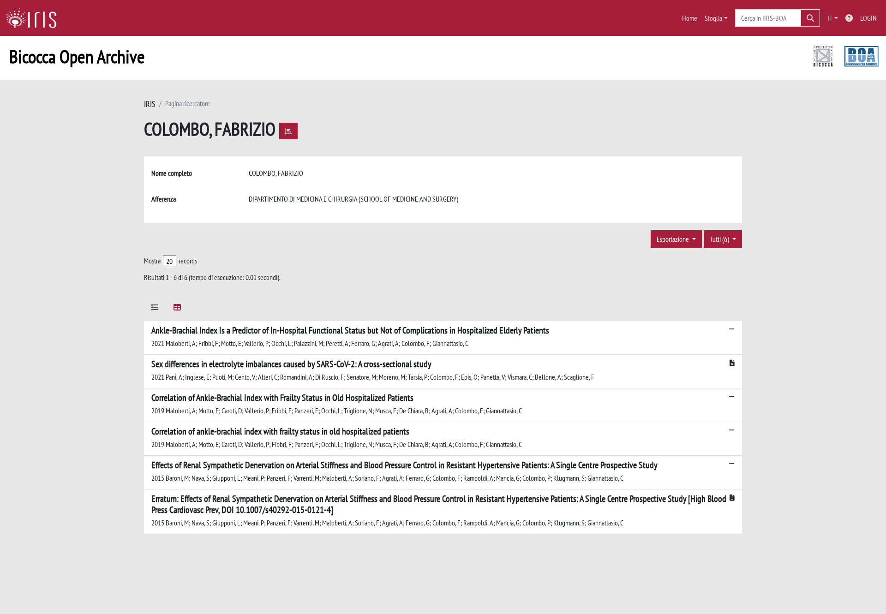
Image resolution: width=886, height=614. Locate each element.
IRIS (150, 104)
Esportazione (673, 239)
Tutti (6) (720, 239)
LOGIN (868, 18)
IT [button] (829, 18)
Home (689, 18)
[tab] (155, 309)
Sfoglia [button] (713, 18)
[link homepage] (35, 18)
